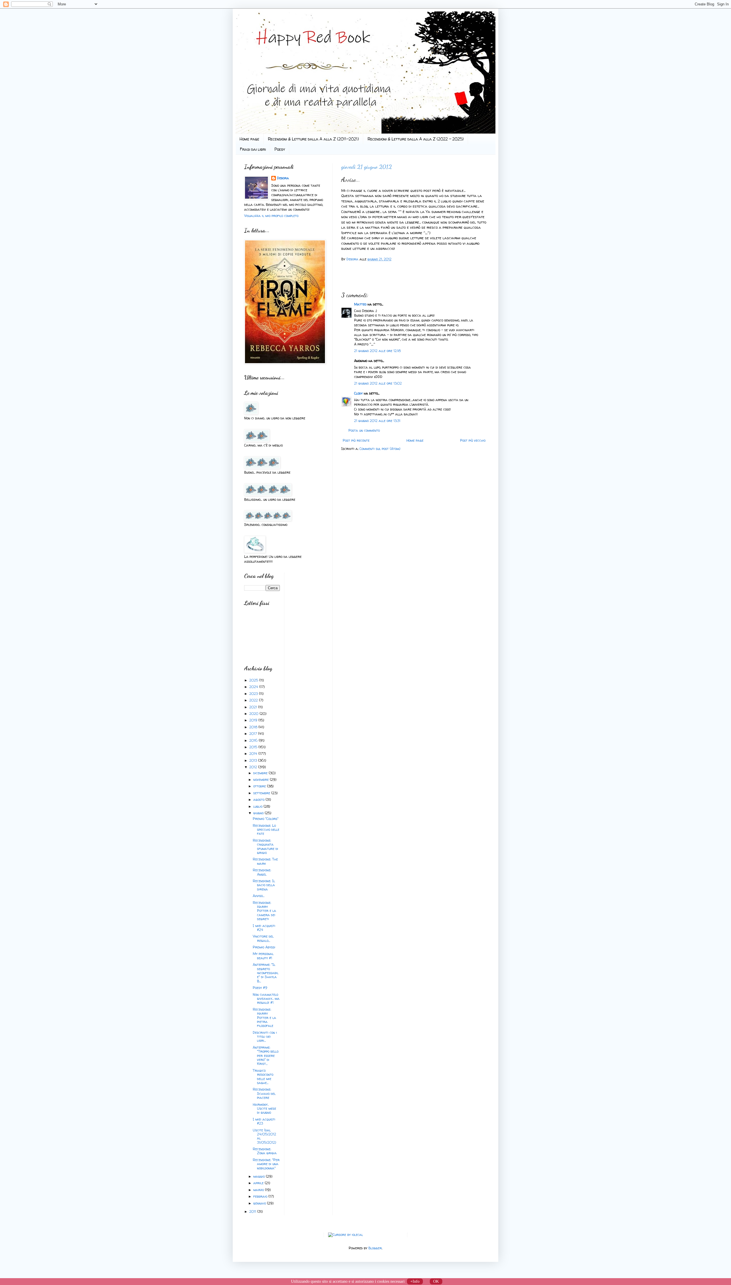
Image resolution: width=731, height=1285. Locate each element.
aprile (259, 1183)
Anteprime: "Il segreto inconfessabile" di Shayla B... (265, 973)
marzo (259, 1189)
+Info (414, 1281)
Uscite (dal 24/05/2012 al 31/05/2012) (264, 1136)
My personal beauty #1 (263, 955)
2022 (254, 700)
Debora (353, 259)
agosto (259, 799)
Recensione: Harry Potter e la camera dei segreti (264, 911)
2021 (253, 707)
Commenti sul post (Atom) (380, 448)
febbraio (260, 1196)
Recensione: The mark (265, 861)
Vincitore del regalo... (263, 938)
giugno (259, 813)
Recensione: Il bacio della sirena (264, 885)
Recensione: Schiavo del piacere (264, 1093)
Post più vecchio (472, 440)
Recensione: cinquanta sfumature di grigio (265, 846)
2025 (254, 680)
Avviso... (258, 895)
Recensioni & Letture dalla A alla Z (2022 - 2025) (415, 139)
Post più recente (356, 440)
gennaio (260, 1203)
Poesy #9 (260, 987)
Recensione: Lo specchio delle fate (266, 829)
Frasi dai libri (253, 149)
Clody (358, 393)
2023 (254, 693)
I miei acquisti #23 (264, 1121)
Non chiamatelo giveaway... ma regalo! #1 (266, 998)
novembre (261, 779)
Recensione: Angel (262, 872)
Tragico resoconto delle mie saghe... (263, 1076)
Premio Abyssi (264, 947)
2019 (253, 720)
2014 (253, 753)
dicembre (261, 773)
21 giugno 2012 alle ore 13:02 (378, 383)
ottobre (260, 786)
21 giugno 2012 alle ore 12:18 (377, 350)
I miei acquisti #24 (264, 927)
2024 (254, 686)
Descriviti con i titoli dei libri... (265, 1036)
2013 (253, 760)
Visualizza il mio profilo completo (271, 215)
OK (436, 1281)
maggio (259, 1176)
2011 (253, 1211)
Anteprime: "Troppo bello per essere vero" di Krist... (265, 1055)
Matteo (360, 304)
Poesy (279, 149)
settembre (262, 793)
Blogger (375, 1248)
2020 (254, 713)
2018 (253, 727)
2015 (253, 747)
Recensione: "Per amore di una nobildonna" (266, 1164)
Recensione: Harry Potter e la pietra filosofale (264, 1017)
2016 (254, 740)
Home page (249, 139)
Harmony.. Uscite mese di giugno (264, 1108)
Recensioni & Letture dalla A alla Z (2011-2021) (313, 139)
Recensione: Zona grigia (265, 1151)
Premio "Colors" (265, 818)
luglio (258, 806)
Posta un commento (364, 430)
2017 (253, 733)
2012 (253, 767)
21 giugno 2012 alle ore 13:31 (377, 420)
